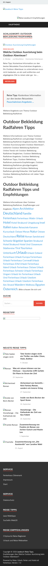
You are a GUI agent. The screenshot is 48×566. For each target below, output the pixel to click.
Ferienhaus (10, 218)
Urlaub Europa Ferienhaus (28, 257)
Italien (7, 227)
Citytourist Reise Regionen (14, 536)
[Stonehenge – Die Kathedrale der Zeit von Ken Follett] (10, 410)
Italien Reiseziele (20, 227)
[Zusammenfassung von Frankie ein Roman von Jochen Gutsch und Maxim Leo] (10, 425)
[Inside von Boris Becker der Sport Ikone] (10, 398)
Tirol (17, 248)
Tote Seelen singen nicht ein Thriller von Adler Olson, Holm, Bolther (32, 356)
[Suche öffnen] (42, 25)
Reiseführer (20, 59)
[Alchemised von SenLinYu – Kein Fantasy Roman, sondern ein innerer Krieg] (10, 383)
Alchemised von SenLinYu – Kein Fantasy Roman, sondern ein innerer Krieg (32, 385)
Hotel (7, 222)
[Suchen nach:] (24, 303)
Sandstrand (38, 237)
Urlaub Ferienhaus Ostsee (22, 267)
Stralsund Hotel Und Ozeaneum (25, 244)
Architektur (27, 208)
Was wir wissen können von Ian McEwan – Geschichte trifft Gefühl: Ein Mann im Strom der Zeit (28, 370)
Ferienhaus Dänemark (12, 475)
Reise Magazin (8, 49)
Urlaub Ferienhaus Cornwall (17, 260)
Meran (26, 232)
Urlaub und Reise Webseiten (15, 541)
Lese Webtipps (9, 516)
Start (5, 484)
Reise (20, 236)
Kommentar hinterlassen (34, 59)
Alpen (15, 209)
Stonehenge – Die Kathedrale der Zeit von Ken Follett (30, 412)
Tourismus (26, 248)
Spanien (28, 241)
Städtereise (9, 248)
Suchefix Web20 (10, 520)
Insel (42, 223)
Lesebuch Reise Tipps (25, 552)
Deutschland (12, 213)
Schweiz (7, 241)
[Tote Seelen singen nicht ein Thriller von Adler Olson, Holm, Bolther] (10, 354)
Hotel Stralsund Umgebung (25, 223)
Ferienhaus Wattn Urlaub (30, 218)
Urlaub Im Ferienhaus (22, 274)
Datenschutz (8, 500)
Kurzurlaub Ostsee (12, 232)
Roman (28, 237)
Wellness (30, 285)
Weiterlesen (9, 80)
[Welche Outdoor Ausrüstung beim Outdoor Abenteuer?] (24, 44)
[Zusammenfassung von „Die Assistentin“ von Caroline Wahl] (8, 442)
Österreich (10, 289)
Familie (27, 213)
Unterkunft (9, 253)
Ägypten (40, 285)
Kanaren (33, 227)
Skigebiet (18, 241)
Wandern (20, 285)
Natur (33, 231)
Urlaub (21, 253)
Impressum (8, 480)
